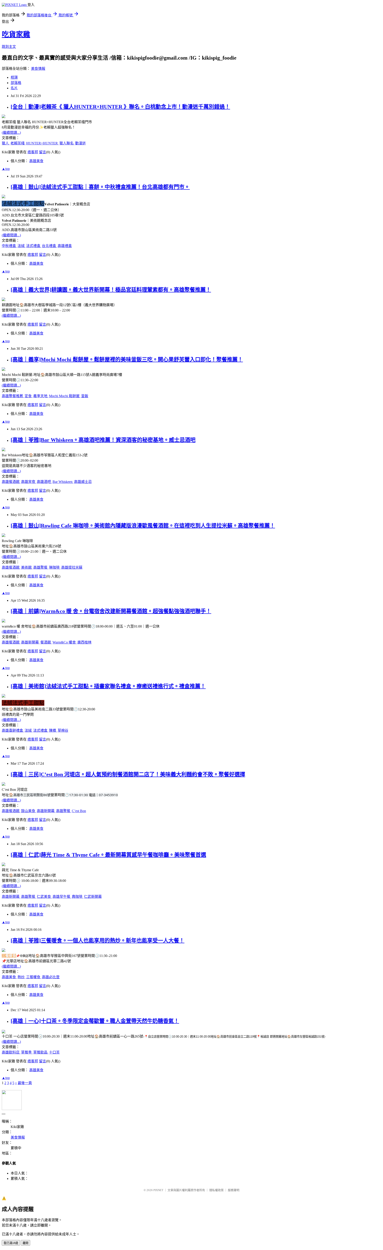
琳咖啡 (55, 567)
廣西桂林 (84, 642)
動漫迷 (80, 143)
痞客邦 (32, 152)
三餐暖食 (33, 977)
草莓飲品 (40, 1052)
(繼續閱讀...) (11, 132)
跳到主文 (9, 47)
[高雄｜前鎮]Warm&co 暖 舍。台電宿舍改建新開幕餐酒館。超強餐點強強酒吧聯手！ (111, 611)
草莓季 (27, 1052)
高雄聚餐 (40, 567)
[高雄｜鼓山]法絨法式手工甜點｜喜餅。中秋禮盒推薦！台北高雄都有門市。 (100, 187)
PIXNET (158, 1190)
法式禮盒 (33, 246)
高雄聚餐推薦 (13, 396)
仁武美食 (44, 896)
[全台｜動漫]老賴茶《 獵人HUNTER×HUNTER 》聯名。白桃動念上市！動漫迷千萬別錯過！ (120, 107)
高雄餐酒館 (11, 482)
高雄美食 (36, 161)
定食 (29, 396)
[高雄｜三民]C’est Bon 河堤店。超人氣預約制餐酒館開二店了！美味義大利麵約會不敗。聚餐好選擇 (128, 774)
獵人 (6, 143)
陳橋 (53, 730)
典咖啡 (77, 896)
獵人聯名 (66, 143)
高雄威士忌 (83, 482)
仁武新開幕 (93, 896)
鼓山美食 (28, 811)
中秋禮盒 (9, 246)
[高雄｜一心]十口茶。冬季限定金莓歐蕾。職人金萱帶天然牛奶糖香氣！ (95, 1021)
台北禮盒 (49, 246)
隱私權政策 (216, 1190)
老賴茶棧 (17, 143)
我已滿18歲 (11, 1243)
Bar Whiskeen (63, 482)
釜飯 (84, 396)
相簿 (14, 77)
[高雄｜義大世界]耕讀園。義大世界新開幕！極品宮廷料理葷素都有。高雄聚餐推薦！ (111, 290)
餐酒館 (46, 642)
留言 (42, 152)
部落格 (16, 83)
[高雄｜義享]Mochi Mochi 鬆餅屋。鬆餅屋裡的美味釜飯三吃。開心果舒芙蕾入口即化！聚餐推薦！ (127, 359)
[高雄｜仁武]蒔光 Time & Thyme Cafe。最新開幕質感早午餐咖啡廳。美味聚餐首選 (108, 855)
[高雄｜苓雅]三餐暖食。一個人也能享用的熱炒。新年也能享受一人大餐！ (97, 940)
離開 (25, 1243)
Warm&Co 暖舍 (65, 642)
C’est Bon (79, 811)
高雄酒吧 (44, 482)
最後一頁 (25, 1083)
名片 (14, 88)
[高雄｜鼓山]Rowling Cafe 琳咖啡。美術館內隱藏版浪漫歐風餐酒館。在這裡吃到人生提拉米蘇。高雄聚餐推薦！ (143, 526)
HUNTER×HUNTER (42, 143)
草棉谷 (63, 730)
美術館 (27, 567)
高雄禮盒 (65, 246)
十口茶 (54, 1052)
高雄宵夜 (28, 482)
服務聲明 (233, 1190)
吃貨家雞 (16, 34)
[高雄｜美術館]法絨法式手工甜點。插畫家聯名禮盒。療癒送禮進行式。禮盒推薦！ (108, 686)
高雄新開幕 (30, 642)
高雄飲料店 (11, 1052)
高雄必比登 (51, 977)
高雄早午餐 (62, 896)
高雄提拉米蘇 (71, 567)
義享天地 (40, 396)
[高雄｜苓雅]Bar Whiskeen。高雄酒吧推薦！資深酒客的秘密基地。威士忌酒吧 (103, 440)
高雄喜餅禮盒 (13, 730)
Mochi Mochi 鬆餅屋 (64, 396)
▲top (6, 169)
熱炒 (21, 977)
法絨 (21, 246)
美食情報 (38, 68)
